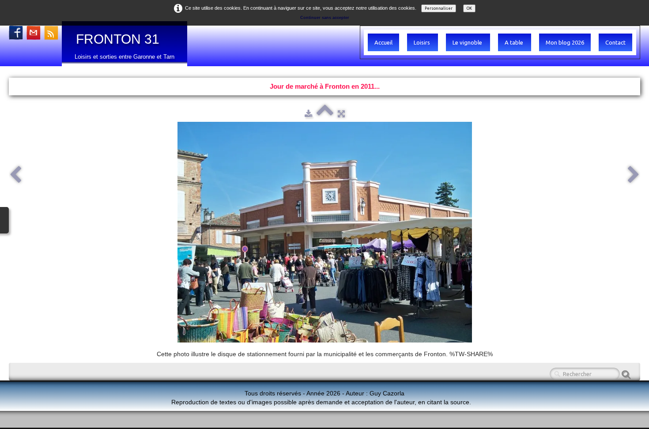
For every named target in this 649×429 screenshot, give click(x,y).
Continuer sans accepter (324, 17)
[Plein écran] (341, 113)
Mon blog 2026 (565, 42)
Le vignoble (468, 42)
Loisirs (422, 42)
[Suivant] (633, 175)
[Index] (325, 113)
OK (469, 8)
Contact (615, 42)
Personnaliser (439, 8)
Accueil (383, 42)
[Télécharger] (308, 113)
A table (514, 42)
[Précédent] (15, 175)
